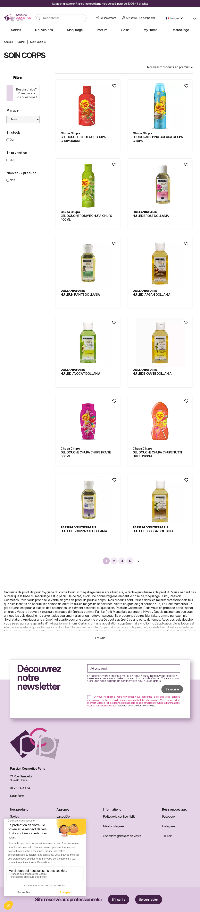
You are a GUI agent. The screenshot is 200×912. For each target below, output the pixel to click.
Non (12, 180)
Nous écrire (17, 796)
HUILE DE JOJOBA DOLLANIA (153, 531)
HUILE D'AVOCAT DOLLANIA (80, 373)
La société (63, 816)
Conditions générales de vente (122, 836)
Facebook (168, 816)
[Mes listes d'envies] (193, 18)
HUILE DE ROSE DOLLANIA (151, 216)
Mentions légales (113, 826)
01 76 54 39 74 (20, 788)
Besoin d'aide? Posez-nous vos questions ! (26, 93)
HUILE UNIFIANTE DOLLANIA (80, 294)
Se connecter (148, 899)
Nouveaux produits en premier (170, 67)
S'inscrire (118, 899)
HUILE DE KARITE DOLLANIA (152, 373)
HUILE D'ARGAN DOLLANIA (151, 294)
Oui (12, 139)
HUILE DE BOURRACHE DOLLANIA (84, 531)
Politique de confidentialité (119, 816)
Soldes (14, 816)
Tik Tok (166, 836)
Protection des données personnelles (136, 705)
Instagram (168, 826)
